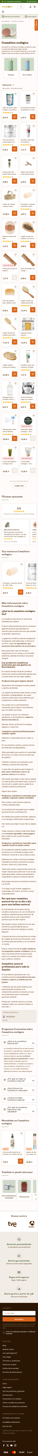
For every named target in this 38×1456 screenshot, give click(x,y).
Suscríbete (19, 1319)
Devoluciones (7, 1395)
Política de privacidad (10, 1368)
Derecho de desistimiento (12, 1372)
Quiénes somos (8, 1349)
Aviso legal (7, 1357)
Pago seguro (7, 1387)
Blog (4, 1345)
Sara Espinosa (10, 1016)
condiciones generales (19, 1331)
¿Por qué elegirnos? (10, 1353)
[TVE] (12, 1224)
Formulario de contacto (11, 1418)
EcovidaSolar (6, 21)
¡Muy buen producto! (11, 530)
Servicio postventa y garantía (13, 1391)
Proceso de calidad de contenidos (15, 1406)
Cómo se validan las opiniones (14, 1403)
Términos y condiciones (11, 1361)
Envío (5, 1383)
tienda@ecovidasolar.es (11, 1422)
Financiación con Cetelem (12, 1399)
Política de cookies (9, 1364)
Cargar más (19, 486)
